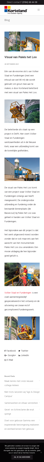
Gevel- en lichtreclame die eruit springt (19, 412)
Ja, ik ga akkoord (22, 457)
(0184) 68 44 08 (29, 2)
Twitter (24, 351)
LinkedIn (25, 355)
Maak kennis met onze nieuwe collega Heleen (18, 383)
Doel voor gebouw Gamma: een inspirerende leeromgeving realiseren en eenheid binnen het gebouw (21, 425)
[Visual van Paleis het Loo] (22, 41)
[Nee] (41, 452)
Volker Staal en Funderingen (17, 293)
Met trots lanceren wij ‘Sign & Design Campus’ (22, 394)
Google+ (11, 355)
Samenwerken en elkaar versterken (21, 403)
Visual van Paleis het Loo (20, 57)
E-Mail (10, 360)
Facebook (11, 351)
